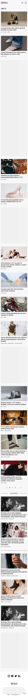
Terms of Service (15, 694)
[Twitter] (16, 676)
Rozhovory (11, 518)
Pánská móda (4, 343)
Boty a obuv (4, 32)
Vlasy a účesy (8, 601)
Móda (9, 32)
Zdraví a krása (14, 575)
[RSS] (19, 676)
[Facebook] (12, 676)
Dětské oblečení (18, 343)
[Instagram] (9, 676)
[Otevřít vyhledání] (22, 2)
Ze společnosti (7, 430)
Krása (2, 601)
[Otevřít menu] (25, 2)
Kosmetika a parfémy (6, 575)
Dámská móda (11, 343)
